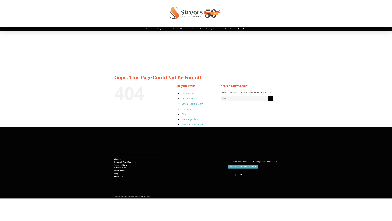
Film (184, 114)
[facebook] (230, 175)
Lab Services (188, 109)
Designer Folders (190, 98)
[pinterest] (241, 175)
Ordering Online (190, 119)
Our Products (188, 93)
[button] (243, 29)
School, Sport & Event (192, 103)
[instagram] (235, 175)
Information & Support (193, 124)
